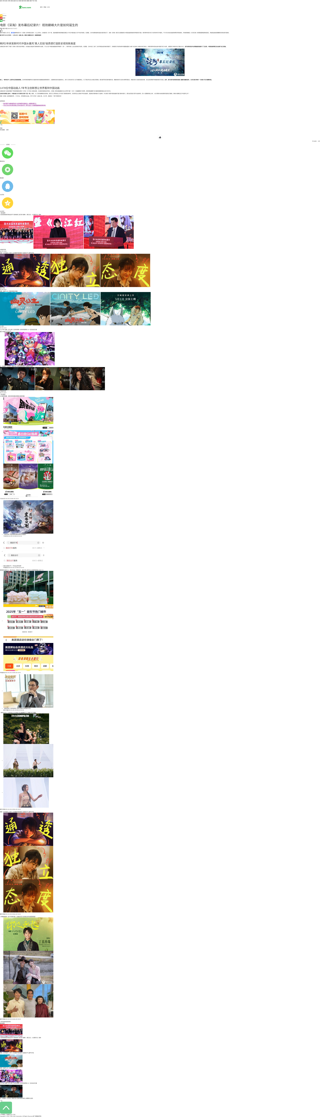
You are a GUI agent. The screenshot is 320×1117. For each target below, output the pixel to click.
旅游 (14, 1)
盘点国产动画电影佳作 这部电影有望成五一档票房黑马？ (20, 103)
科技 (36, 1)
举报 (1, 128)
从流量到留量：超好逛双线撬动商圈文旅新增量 (12, 396)
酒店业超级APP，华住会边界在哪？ (12, 566)
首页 (1, 1)
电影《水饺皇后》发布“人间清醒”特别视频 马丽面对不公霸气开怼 (17, 811)
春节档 (12, 32)
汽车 (33, 1)
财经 (25, 1)
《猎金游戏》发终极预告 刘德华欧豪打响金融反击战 (16, 708)
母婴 (20, 1)
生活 (17, 1)
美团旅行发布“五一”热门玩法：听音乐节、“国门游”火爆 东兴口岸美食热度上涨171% (22, 570)
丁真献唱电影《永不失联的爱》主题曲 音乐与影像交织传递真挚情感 (17, 916)
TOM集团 (2, 1114)
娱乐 (6, 1)
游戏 (12, 1)
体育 (9, 1)
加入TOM (12, 1114)
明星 (45, 7)
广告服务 (7, 1114)
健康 (28, 1)
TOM (1, 498)
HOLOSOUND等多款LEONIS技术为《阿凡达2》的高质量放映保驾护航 (24, 105)
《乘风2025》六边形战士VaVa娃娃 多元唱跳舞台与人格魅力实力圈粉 (18, 712)
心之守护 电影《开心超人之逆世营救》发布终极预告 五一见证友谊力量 (18, 329)
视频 (22, 1)
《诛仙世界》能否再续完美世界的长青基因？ (15, 534)
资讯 (4, 1)
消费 (30, 1)
